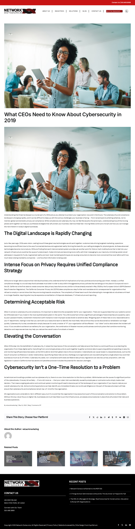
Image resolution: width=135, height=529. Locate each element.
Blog (29, 405)
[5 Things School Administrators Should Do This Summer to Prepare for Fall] (51, 452)
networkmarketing (11, 405)
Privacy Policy (52, 525)
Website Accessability (67, 525)
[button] (126, 11)
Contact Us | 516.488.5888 (121, 2)
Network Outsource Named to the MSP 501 (86, 489)
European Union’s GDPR (115, 287)
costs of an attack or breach (63, 329)
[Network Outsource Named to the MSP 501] (18, 452)
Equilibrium (93, 525)
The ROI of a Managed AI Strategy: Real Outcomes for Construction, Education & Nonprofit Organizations (99, 500)
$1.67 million (25, 358)
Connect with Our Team (13, 508)
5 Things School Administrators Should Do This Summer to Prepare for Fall (98, 494)
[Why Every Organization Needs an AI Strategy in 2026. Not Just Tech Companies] (117, 452)
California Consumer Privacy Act (41, 289)
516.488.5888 (9, 511)
